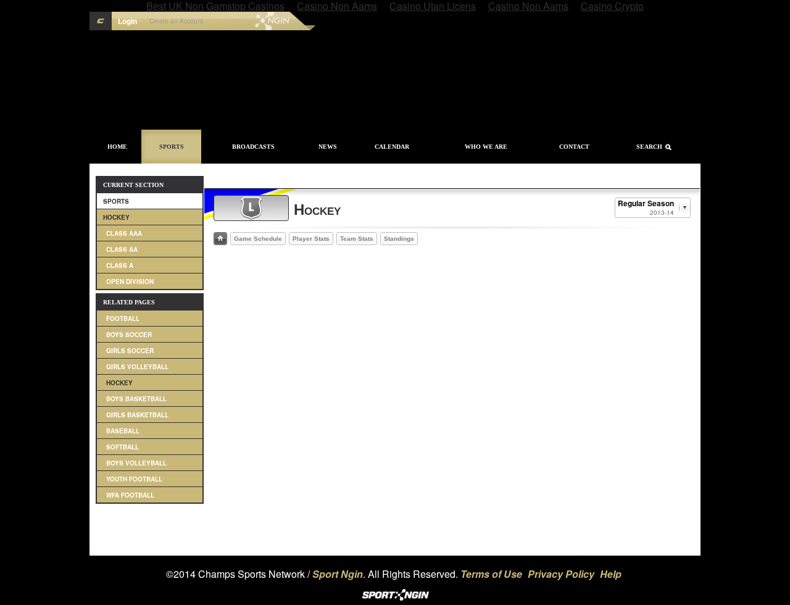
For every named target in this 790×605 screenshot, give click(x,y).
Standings (399, 238)
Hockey (116, 217)
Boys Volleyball (136, 463)
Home (117, 146)
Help (611, 574)
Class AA (122, 249)
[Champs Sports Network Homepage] (100, 21)
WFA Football (130, 495)
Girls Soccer (130, 350)
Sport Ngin (246, 21)
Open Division (130, 281)
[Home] (220, 238)
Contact (574, 146)
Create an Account (176, 21)
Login (127, 21)
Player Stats (311, 238)
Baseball (122, 431)
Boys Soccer (129, 334)
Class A (119, 265)
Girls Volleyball (137, 366)
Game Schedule (258, 238)
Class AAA (124, 233)
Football (122, 318)
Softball (122, 447)
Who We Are (486, 146)
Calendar (392, 146)
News (327, 146)
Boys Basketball (136, 398)
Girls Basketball (137, 415)
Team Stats (356, 238)
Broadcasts (253, 146)
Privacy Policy (561, 574)
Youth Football (134, 479)
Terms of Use (491, 574)
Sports (171, 146)
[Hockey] (251, 208)
